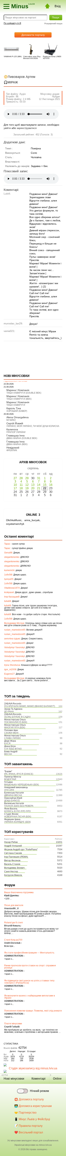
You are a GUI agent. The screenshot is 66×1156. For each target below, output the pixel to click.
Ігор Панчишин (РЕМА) (16, 857)
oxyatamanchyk (15, 523)
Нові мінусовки (14, 1078)
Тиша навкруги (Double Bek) (23, 393)
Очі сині (9, 790)
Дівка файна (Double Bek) (21, 438)
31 (38, 478)
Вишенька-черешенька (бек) (21, 784)
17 (15, 488)
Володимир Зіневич (14, 868)
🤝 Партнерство (25, 1112)
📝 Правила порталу (28, 1125)
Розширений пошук (53, 23)
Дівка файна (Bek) (16, 444)
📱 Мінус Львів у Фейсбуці (32, 1119)
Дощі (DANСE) (12, 800)
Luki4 (7, 193)
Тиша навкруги (15, 405)
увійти (7, 128)
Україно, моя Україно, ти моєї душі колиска (32, 426)
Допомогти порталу (33, 34)
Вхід (57, 6)
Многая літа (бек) (14, 727)
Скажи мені (11, 733)
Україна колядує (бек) (17, 822)
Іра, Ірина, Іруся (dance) (18, 774)
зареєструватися (27, 128)
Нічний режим (39, 1090)
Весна (8, 754)
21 (38, 488)
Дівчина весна (13, 795)
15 (44, 484)
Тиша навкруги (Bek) (19, 399)
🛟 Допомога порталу (29, 1099)
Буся (7, 743)
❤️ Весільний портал (28, 1132)
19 (27, 488)
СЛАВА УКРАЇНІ (12, 738)
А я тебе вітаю (13, 749)
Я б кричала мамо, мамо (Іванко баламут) (29, 706)
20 (32, 488)
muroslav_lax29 (13, 323)
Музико (11, 420)
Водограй (10, 779)
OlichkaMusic (13, 520)
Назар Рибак (11, 842)
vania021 (9, 330)
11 (21, 484)
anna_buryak (32, 520)
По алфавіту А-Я (12, 23)
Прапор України (15, 432)
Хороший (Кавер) (16, 411)
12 (27, 484)
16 (50, 484)
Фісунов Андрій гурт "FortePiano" (21, 849)
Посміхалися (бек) (15, 722)
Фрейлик (11, 450)
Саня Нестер (11, 871)
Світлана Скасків (13, 853)
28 (21, 478)
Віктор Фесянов (12, 860)
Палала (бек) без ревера (18, 806)
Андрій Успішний (13, 846)
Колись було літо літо (17, 811)
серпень (33, 468)
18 (21, 488)
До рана (9, 711)
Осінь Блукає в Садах (17, 717)
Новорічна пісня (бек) (17, 816)
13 (32, 484)
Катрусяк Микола (13, 875)
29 (27, 478)
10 (15, 484)
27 (15, 478)
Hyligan (56, 96)
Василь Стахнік (12, 864)
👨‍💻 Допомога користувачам (33, 1106)
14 (38, 484)
